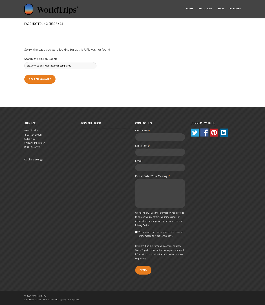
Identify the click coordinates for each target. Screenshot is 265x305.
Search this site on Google (40, 59)
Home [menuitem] (189, 8)
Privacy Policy (142, 225)
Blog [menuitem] (220, 8)
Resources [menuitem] (205, 8)
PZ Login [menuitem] (235, 8)
